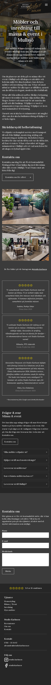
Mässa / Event (10, 604)
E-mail (5, 541)
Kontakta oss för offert (15, 177)
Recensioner (9, 623)
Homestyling (9, 601)
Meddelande (7, 551)
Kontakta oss (10, 442)
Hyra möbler (9, 610)
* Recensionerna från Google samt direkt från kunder (25, 400)
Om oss (7, 626)
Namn (4, 531)
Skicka (8, 571)
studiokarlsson (15, 665)
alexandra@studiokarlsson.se (16, 645)
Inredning (8, 607)
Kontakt (7, 629)
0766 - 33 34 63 (10, 643)
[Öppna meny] (46, 5)
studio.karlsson (15, 659)
